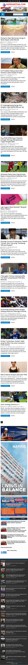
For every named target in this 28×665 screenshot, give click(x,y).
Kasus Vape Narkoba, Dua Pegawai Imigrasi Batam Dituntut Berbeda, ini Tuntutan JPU (16, 542)
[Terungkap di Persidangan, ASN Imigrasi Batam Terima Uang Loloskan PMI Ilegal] (4, 536)
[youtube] (19, 1)
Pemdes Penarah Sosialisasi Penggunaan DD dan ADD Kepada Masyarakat (16, 595)
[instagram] (15, 1)
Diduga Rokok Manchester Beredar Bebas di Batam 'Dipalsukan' (16, 522)
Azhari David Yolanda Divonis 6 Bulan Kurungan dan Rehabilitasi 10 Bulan (14, 620)
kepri (3, 43)
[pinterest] (17, 1)
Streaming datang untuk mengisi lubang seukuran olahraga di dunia (13, 310)
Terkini (14, 518)
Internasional (4, 212)
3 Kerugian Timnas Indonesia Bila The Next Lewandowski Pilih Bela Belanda (13, 278)
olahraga (3, 179)
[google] (11, 1)
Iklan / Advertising (12, 550)
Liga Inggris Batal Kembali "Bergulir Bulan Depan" (14, 208)
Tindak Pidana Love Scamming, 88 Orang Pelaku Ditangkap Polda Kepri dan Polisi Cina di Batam (16, 626)
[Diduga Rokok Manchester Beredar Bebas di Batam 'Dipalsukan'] (4, 523)
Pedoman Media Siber (6, 547)
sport (5, 43)
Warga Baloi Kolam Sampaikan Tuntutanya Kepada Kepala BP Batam (16, 639)
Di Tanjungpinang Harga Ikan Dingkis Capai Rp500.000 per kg (12, 106)
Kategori (23, 518)
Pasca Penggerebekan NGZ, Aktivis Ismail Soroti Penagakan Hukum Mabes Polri (15, 575)
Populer (5, 518)
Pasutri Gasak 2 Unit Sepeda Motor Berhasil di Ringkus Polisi (16, 632)
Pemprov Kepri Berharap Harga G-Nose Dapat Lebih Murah (13, 39)
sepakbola (8, 179)
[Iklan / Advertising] (4, 552)
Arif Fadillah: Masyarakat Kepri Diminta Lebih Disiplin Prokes (12, 72)
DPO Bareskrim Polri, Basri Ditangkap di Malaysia (15, 563)
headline (21, 346)
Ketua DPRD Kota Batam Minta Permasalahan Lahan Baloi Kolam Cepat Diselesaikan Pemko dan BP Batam (15, 651)
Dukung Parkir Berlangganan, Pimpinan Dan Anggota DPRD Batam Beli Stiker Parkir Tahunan (16, 601)
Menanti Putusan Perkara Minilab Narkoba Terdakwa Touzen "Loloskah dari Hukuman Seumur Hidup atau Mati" (16, 614)
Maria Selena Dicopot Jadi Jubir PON (14, 375)
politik (5, 144)
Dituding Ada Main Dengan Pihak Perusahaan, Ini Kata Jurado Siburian (14, 645)
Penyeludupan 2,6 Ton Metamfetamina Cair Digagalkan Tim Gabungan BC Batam (16, 581)
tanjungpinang (9, 43)
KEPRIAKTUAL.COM (17, 662)
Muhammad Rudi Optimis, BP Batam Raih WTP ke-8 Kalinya (16, 589)
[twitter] (13, 1)
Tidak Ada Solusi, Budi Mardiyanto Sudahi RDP (16, 657)
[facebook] (9, 1)
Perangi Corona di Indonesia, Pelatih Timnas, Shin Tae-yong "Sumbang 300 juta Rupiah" (14, 243)
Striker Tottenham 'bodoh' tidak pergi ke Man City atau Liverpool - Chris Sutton (13, 343)
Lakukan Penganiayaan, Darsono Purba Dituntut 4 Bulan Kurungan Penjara (15, 569)
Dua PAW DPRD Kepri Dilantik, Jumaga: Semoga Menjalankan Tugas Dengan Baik (12, 140)
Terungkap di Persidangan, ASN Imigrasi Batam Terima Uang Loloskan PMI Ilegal (17, 536)
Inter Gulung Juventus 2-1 (10, 404)
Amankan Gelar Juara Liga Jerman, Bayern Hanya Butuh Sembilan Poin (14, 175)
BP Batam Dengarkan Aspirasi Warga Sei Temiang (15, 606)
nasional (3, 248)
